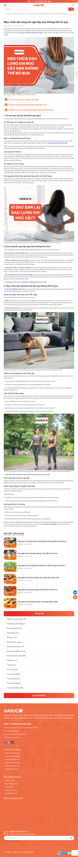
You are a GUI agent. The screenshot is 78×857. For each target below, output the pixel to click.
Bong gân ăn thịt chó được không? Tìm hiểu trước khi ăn (37, 553)
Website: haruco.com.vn (13, 737)
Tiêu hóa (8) (11, 665)
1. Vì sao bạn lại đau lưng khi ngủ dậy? (23, 100)
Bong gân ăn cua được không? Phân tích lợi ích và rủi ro (37, 590)
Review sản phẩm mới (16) (16, 651)
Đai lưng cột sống (11, 790)
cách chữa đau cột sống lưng (27, 282)
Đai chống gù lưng (11, 784)
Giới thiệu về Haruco (12, 753)
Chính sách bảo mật (12, 766)
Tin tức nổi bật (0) (13, 679)
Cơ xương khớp (30, 14)
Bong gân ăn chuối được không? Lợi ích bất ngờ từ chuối (38, 602)
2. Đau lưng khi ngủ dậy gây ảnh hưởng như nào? (27, 105)
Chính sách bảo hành (12, 759)
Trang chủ (9, 14)
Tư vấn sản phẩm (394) (15, 688)
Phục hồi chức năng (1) (15, 642)
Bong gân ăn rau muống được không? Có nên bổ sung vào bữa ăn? (41, 565)
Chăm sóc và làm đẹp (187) (16, 619)
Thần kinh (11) (12, 660)
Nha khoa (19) (12, 637)
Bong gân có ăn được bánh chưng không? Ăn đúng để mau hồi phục (42, 541)
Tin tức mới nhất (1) (14, 674)
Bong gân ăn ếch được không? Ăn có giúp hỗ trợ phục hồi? (38, 578)
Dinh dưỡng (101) (13, 633)
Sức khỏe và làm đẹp (19, 14)
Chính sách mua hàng (12, 756)
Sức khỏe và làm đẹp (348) (16, 656)
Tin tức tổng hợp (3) (14, 683)
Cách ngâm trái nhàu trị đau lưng (23, 474)
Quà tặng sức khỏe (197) (15, 647)
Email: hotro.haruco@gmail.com (16, 734)
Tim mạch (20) (12, 669)
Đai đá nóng (9, 787)
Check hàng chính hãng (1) (16, 624)
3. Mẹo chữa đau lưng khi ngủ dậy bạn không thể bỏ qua (30, 110)
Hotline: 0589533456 (12, 731)
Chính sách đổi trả (11, 769)
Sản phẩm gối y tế (11, 793)
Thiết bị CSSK (10, 780)
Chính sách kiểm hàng (12, 763)
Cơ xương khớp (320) (14, 628)
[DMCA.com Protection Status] (71, 853)
